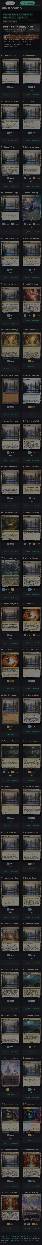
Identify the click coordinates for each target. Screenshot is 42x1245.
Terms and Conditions (10, 1238)
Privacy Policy (33, 1236)
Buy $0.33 (27, 594)
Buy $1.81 (6, 232)
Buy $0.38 (6, 643)
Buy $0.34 (27, 460)
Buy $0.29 (27, 140)
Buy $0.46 (6, 506)
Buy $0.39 (6, 414)
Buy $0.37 (27, 917)
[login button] (38, 3)
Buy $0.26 (27, 963)
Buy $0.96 (6, 597)
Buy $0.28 (27, 731)
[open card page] (18, 55)
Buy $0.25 (6, 460)
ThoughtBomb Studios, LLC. (19, 1236)
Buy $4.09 (27, 232)
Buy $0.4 (6, 369)
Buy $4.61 (27, 320)
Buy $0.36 (6, 551)
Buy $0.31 (6, 1143)
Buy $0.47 (6, 1051)
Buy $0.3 (6, 95)
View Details (14, 95)
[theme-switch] (18, 3)
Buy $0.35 (27, 689)
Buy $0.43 (27, 95)
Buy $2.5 (27, 1229)
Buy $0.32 (27, 643)
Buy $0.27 (6, 186)
